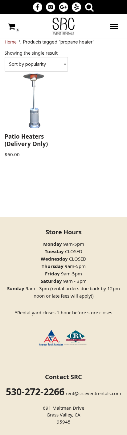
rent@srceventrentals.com (93, 393)
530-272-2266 (35, 391)
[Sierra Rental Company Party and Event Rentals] (63, 26)
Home (11, 42)
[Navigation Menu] (113, 26)
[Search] (89, 7)
